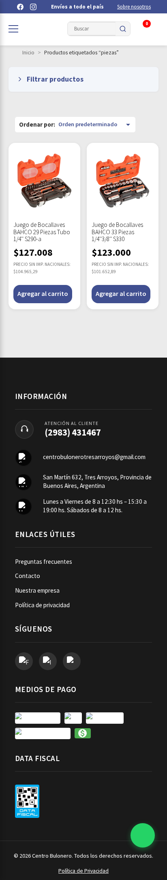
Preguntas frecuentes (43, 561)
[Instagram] (33, 7)
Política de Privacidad (83, 870)
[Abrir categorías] (13, 28)
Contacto (27, 576)
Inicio (28, 52)
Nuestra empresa (37, 590)
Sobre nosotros (134, 6)
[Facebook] (20, 7)
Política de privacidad (42, 605)
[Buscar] (123, 29)
